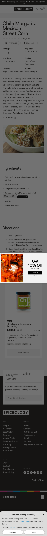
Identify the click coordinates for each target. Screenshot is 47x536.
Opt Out (12, 527)
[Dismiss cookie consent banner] (43, 515)
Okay (34, 532)
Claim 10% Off (35, 272)
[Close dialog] (1, 254)
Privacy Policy (24, 521)
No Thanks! (35, 275)
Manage (13, 532)
